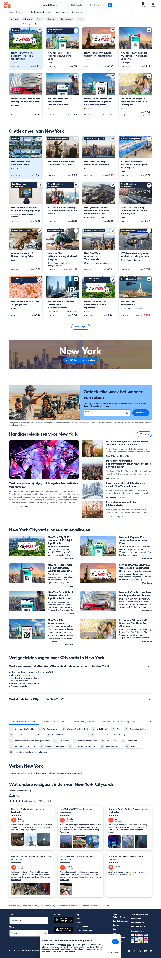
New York (39, 773)
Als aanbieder (136, 918)
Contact (78, 918)
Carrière (116, 925)
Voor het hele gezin (19, 681)
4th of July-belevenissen (21, 675)
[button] (26, 48)
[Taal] (143, 4)
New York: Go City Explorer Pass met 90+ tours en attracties (129, 810)
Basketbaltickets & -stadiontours (25, 683)
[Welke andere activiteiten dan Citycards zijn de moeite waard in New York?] (149, 666)
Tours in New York (90, 906)
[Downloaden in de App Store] (63, 930)
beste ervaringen (63, 773)
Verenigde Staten (30, 906)
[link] (26, 48)
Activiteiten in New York (68, 906)
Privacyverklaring (19, 425)
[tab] (24, 721)
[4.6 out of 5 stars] (16, 801)
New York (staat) (48, 906)
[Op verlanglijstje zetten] (39, 30)
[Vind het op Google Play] (63, 920)
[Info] (36, 24)
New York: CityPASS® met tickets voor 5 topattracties (28, 810)
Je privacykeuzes (81, 930)
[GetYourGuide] (7, 5)
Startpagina (14, 906)
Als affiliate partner (138, 926)
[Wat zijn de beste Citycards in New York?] (149, 699)
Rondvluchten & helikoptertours (25, 678)
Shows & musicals (19, 686)
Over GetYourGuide (120, 921)
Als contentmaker (137, 922)
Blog (114, 929)
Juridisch (78, 922)
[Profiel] (153, 4)
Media (115, 933)
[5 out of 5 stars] (32, 815)
